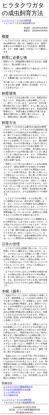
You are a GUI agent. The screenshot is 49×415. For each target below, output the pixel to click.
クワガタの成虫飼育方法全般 (17, 389)
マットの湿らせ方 (11, 392)
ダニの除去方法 (10, 395)
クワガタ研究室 (24, 20)
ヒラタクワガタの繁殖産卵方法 (18, 387)
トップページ (8, 20)
